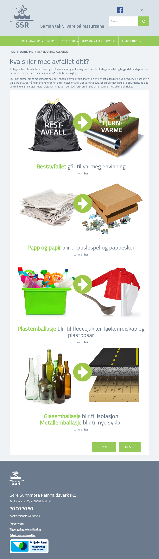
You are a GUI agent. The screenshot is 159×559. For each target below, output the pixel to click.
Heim (13, 52)
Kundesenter (129, 41)
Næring (51, 41)
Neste (130, 447)
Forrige (104, 447)
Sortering (69, 41)
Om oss (110, 41)
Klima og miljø (91, 41)
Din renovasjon (31, 41)
